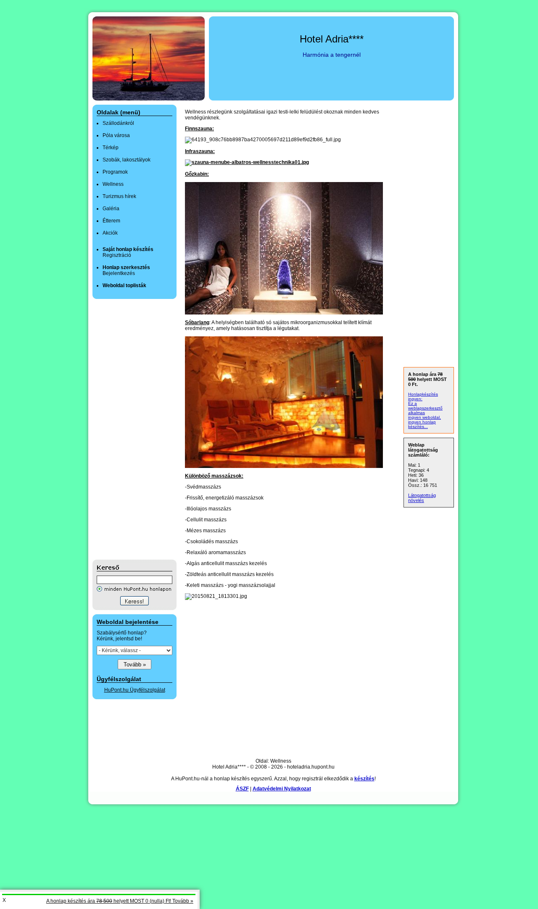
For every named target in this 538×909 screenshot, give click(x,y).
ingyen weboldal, (424, 417)
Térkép (111, 148)
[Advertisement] (126, 429)
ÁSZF (242, 789)
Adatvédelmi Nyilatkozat (282, 789)
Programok (115, 172)
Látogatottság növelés (422, 498)
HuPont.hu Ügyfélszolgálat (134, 690)
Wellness (113, 184)
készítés (364, 779)
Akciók (110, 233)
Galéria (111, 208)
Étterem (111, 221)
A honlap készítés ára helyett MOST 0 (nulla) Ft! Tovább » (119, 901)
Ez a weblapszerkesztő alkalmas (425, 408)
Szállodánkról (118, 123)
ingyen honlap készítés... (422, 424)
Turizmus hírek (119, 196)
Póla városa (116, 135)
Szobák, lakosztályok (126, 160)
